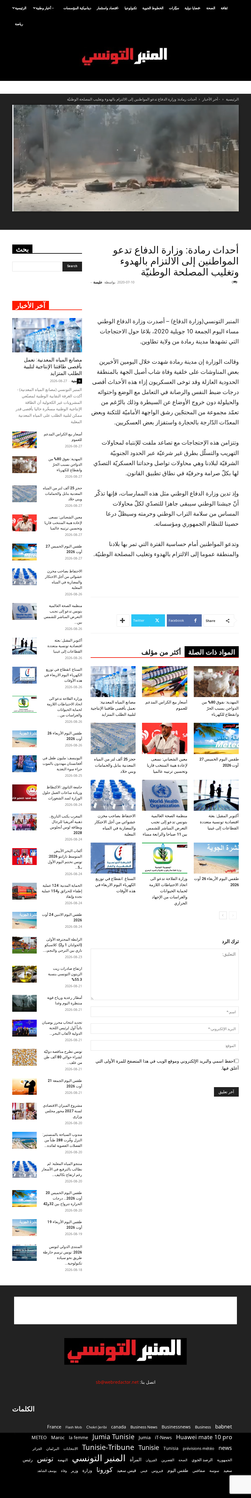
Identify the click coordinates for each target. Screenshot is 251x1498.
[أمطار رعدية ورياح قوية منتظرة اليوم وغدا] (24, 1003)
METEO (39, 1437)
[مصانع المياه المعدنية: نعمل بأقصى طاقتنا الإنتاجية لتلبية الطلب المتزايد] (113, 681)
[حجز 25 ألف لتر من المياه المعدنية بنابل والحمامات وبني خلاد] (113, 738)
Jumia (145, 1437)
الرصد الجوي (202, 1459)
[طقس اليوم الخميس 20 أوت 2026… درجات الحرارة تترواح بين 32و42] (24, 1198)
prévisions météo (198, 1448)
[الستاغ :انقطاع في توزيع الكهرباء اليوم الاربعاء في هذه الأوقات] (113, 858)
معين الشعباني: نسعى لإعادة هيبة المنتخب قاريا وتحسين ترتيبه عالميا (167, 765)
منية (74, 380)
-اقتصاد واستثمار (108, 8)
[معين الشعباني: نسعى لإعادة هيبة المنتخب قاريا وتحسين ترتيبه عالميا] (164, 738)
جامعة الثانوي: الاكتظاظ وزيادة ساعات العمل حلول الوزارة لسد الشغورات (62, 792)
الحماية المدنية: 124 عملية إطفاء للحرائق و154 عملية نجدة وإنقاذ (62, 891)
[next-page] (223, 915)
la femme (78, 1437)
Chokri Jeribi (96, 1426)
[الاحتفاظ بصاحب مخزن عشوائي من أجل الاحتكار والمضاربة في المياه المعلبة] (113, 795)
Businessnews (176, 1427)
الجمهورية (224, 1460)
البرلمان (52, 1448)
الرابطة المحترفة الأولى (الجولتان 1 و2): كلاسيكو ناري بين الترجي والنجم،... (62, 945)
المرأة (135, 1459)
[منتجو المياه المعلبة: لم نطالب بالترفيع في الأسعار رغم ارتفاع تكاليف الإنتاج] (24, 1169)
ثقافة (224, 8)
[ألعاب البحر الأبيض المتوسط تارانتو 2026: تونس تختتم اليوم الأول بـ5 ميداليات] (24, 856)
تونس (45, 1458)
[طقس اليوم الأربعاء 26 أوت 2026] (216, 858)
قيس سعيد (126, 1470)
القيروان (151, 1460)
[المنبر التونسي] (125, 57)
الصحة (210, 8)
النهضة (63, 1459)
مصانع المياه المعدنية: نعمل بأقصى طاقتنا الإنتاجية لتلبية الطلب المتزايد (113, 708)
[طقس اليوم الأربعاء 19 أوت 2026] (24, 1227)
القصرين (167, 1459)
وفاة (64, 1470)
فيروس (157, 1470)
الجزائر (37, 1448)
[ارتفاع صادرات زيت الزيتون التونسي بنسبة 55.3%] (24, 974)
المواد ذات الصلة (211, 652)
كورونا (104, 1469)
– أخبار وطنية (45, 8)
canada (118, 1427)
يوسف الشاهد (47, 1471)
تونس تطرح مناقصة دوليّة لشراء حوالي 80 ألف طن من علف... (63, 1057)
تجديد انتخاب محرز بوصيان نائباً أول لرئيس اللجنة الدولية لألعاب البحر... (62, 1028)
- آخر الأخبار (211, 99)
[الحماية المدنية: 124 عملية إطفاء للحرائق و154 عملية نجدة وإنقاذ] (24, 891)
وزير (74, 1470)
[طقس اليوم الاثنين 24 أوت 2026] (24, 920)
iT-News (163, 1437)
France (54, 1427)
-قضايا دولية (193, 8)
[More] (123, 620)
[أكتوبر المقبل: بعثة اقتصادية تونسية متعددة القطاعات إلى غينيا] (216, 795)
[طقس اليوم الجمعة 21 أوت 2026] (24, 1086)
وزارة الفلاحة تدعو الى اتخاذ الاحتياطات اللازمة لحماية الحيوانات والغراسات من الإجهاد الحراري (168, 890)
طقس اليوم (177, 1470)
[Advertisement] (169, 300)
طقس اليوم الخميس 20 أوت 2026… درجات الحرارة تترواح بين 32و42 (62, 1198)
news (225, 1448)
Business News (143, 1427)
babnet (223, 1426)
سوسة (214, 1470)
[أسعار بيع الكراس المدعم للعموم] (164, 681)
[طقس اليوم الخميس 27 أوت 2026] (216, 738)
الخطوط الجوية (152, 8)
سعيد (227, 1470)
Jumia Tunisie (113, 1436)
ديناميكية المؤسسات (77, 8)
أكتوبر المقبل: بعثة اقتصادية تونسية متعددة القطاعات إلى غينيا (219, 821)
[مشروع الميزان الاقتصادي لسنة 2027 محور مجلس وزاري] (24, 1111)
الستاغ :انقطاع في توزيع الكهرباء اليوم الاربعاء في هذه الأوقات (115, 884)
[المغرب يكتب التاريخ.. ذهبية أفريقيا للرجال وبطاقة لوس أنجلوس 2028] (24, 821)
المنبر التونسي (99, 1458)
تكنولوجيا (131, 8)
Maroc (58, 1437)
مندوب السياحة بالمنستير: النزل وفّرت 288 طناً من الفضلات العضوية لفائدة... (62, 1140)
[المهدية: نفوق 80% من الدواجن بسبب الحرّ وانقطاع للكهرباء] (216, 681)
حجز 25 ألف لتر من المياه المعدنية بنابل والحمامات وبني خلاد (115, 765)
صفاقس (199, 1470)
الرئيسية (20, 8)
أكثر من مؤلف (161, 652)
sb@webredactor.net (117, 1382)
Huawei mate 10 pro (204, 1437)
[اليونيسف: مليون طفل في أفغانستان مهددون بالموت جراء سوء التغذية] (24, 763)
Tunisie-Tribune (108, 1447)
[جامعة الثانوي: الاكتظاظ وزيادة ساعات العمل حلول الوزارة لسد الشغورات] (24, 792)
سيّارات (174, 8)
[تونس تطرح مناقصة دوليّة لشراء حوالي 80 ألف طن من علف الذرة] (24, 1057)
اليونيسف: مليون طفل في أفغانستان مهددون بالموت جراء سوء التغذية (62, 763)
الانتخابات (70, 1448)
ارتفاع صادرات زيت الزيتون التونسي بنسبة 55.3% (65, 974)
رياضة (19, 23)
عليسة (98, 282)
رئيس (28, 1459)
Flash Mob (74, 1427)
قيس (143, 1471)
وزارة (87, 1470)
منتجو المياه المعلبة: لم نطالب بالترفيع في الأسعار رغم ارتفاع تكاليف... (62, 1169)
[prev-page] (233, 915)
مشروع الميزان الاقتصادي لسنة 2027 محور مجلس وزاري (62, 1111)
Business (203, 1427)
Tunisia (170, 1448)
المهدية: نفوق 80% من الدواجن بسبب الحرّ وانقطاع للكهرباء (220, 708)
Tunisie (148, 1447)
